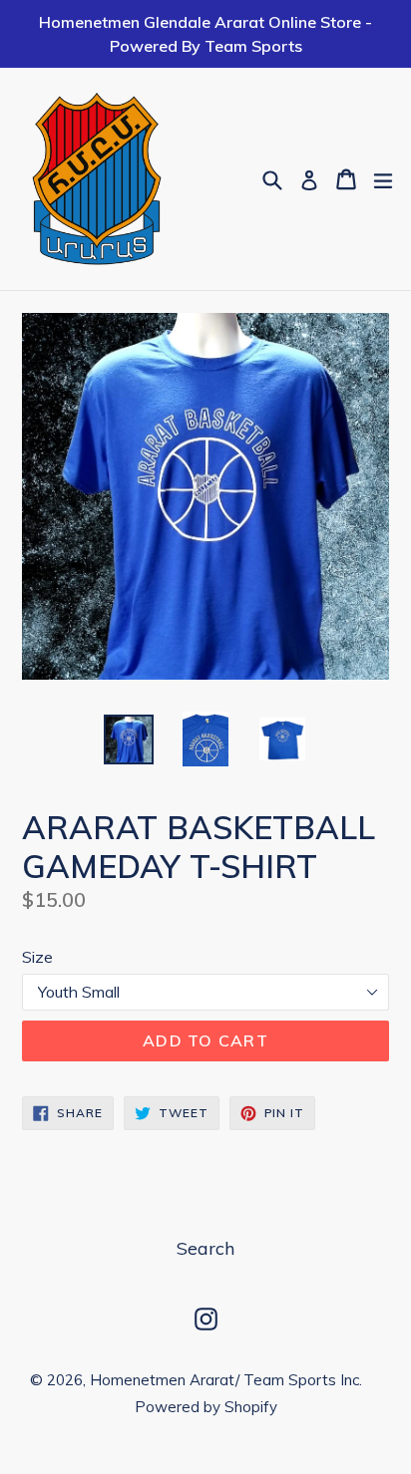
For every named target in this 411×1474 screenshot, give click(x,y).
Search (205, 1248)
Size (37, 957)
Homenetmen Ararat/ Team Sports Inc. (226, 1379)
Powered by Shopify (206, 1406)
